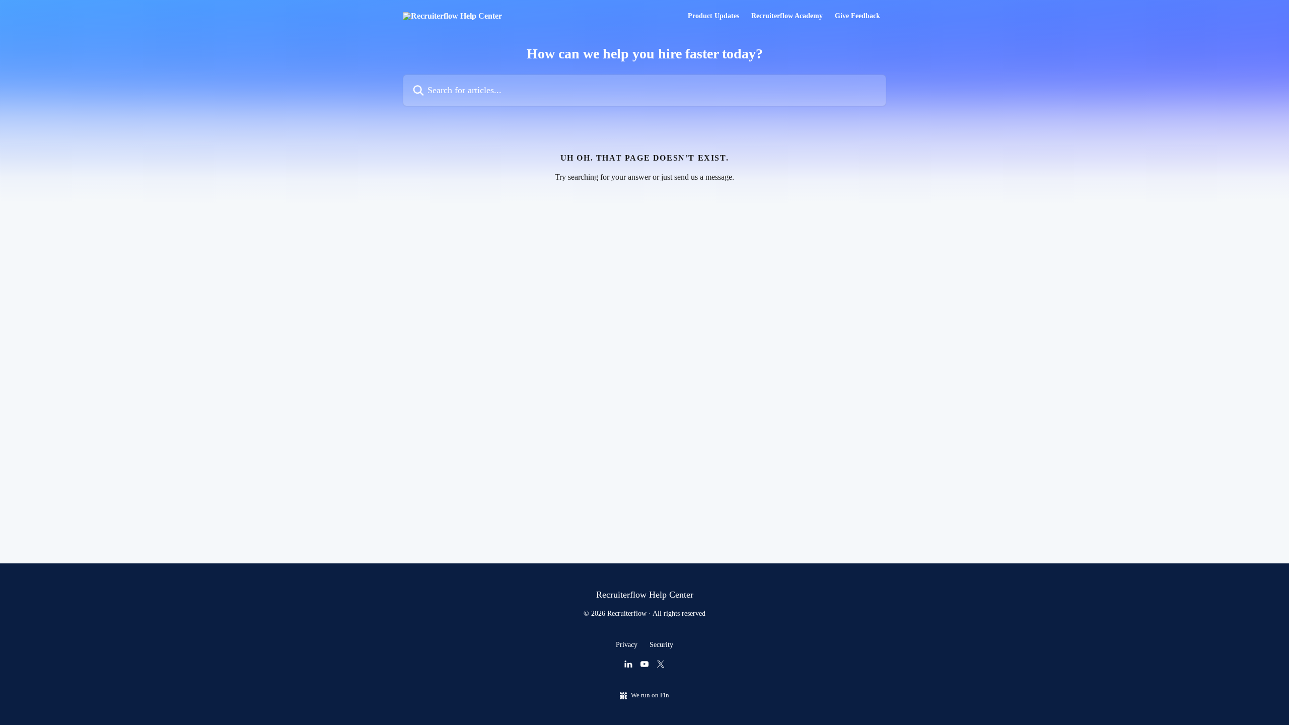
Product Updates (713, 16)
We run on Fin (650, 695)
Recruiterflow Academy (787, 16)
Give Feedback (857, 16)
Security (661, 644)
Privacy (626, 644)
